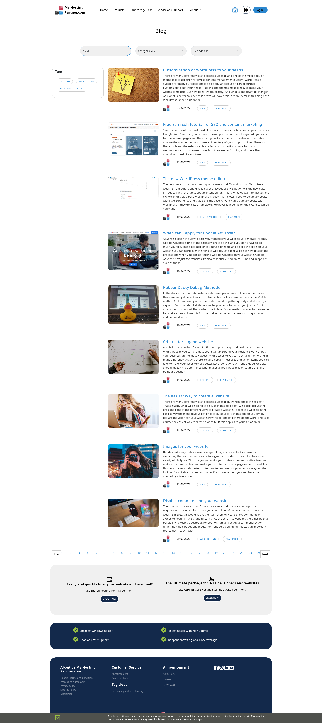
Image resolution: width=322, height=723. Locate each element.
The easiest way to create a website (196, 396)
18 (207, 553)
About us (196, 10)
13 (164, 553)
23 (250, 553)
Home (104, 10)
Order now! (109, 598)
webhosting (86, 81)
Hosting (205, 380)
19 (216, 553)
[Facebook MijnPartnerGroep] (216, 667)
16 (190, 553)
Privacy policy (67, 685)
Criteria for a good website (188, 341)
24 (258, 553)
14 (173, 553)
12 (156, 553)
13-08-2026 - (169, 673)
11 (147, 553)
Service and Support (170, 10)
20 (224, 553)
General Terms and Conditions (77, 677)
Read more (221, 108)
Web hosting (208, 539)
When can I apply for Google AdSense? (199, 233)
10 (139, 553)
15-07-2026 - (169, 684)
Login (259, 10)
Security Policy (68, 689)
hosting (65, 81)
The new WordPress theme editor (194, 178)
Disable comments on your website (196, 500)
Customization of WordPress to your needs (203, 70)
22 (241, 553)
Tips (202, 108)
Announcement (120, 673)
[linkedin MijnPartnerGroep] (226, 667)
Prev (57, 554)
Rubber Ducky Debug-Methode (191, 287)
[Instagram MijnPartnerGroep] (221, 667)
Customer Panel (120, 678)
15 (181, 553)
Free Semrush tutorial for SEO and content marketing (212, 124)
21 (233, 553)
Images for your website (186, 446)
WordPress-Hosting (72, 88)
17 (198, 553)
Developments (209, 217)
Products (118, 10)
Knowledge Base (141, 10)
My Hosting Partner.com (75, 10)
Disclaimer (66, 693)
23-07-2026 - (169, 679)
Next (265, 554)
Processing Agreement (72, 681)
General (205, 271)
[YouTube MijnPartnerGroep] (231, 667)
